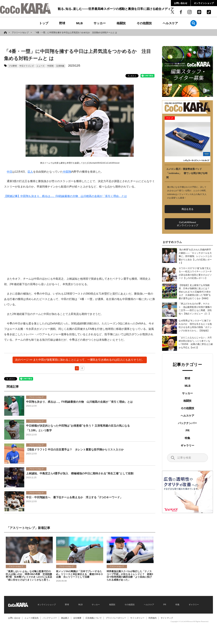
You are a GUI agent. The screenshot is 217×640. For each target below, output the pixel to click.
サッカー (100, 23)
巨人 (30, 171)
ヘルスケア (170, 23)
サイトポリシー (137, 618)
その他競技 (144, 23)
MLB (79, 23)
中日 (9, 171)
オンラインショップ (204, 3)
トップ (43, 23)
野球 (62, 23)
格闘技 (121, 23)
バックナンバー (187, 423)
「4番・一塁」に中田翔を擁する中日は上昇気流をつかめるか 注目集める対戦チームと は (75, 32)
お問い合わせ (180, 3)
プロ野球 (13, 66)
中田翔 (50, 66)
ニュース (40, 66)
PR (188, 430)
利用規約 (153, 618)
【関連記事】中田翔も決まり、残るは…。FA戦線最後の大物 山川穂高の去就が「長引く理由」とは (65, 196)
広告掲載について (93, 618)
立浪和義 (60, 66)
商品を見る (187, 209)
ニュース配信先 (31, 618)
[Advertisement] (79, 237)
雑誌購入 (65, 618)
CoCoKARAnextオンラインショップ (187, 224)
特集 (187, 438)
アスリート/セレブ (20, 32)
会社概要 (77, 618)
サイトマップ (167, 618)
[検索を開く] (193, 23)
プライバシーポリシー (116, 618)
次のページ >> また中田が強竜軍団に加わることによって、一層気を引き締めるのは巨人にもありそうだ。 (79, 359)
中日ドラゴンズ (26, 66)
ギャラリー (187, 445)
